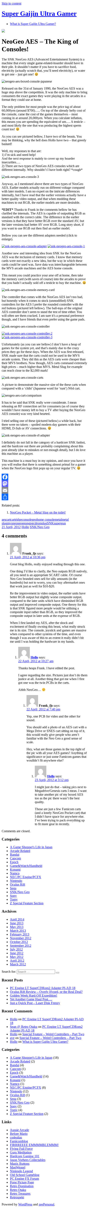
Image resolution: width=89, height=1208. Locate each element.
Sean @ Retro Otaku (23, 1026)
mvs (9, 523)
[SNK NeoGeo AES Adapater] (24, 246)
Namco (14, 873)
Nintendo (16, 881)
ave (12, 1038)
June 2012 (16, 953)
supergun (60, 523)
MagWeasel (17, 1167)
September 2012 (20, 945)
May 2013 (16, 927)
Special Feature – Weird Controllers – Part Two (53, 1034)
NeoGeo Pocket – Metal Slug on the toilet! (38, 512)
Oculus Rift (17, 884)
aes (4, 519)
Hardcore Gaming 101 (24, 1156)
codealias (16, 1137)
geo (34, 519)
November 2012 (20, 938)
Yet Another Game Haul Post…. (31, 999)
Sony (13, 895)
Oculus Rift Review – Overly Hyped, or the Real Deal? (46, 992)
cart (8, 519)
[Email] (44, 490)
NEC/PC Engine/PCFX (25, 877)
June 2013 (16, 923)
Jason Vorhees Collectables (27, 1160)
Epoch (14, 862)
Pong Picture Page (22, 1182)
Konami (15, 869)
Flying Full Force (21, 1148)
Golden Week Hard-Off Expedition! (33, 995)
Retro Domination (22, 1186)
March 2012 (18, 964)
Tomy (14, 899)
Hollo (25, 527)
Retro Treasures (20, 1193)
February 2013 (19, 934)
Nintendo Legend (21, 1171)
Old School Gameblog (24, 1175)
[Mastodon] (44, 483)
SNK (50, 523)
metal (58, 519)
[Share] (44, 497)
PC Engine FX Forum (24, 1178)
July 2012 (16, 949)
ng (28, 523)
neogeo (22, 523)
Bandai (14, 854)
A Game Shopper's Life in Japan (31, 847)
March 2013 (18, 930)
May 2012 (16, 957)
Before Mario (19, 1133)
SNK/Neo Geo (39, 527)
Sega (13, 888)
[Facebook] (44, 477)
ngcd (33, 523)
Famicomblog (19, 1141)
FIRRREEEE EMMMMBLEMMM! (34, 1145)
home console (46, 519)
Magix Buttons (19, 1163)
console (27, 519)
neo (14, 523)
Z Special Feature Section (26, 903)
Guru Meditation (21, 1152)
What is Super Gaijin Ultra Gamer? (33, 24)
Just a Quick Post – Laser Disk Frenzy (35, 1003)
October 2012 (19, 942)
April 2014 (17, 919)
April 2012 (17, 960)
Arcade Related (20, 851)
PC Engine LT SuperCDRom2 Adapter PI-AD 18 (42, 988)
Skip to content (11, 3)
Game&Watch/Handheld (26, 866)
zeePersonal (46, 1204)
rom (39, 523)
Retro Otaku (18, 1190)
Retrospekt (17, 1197)
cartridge (16, 519)
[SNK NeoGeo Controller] (27, 333)
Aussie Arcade (19, 1130)
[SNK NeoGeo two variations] (66, 246)
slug (44, 523)
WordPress (25, 1204)
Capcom (15, 858)
